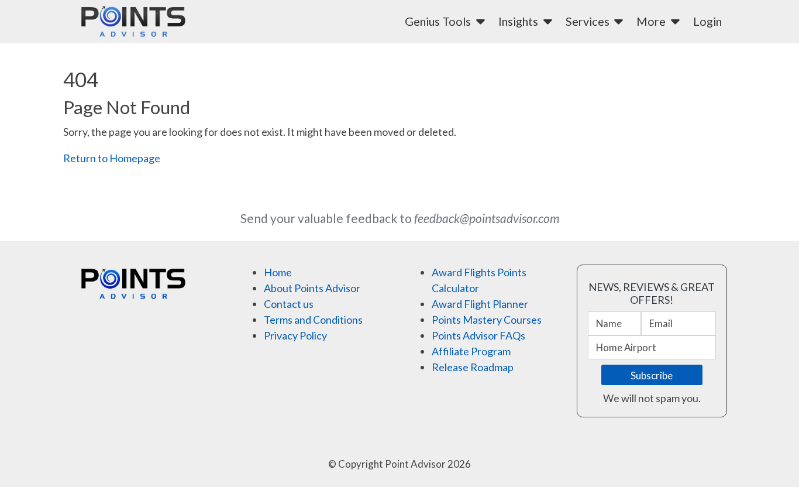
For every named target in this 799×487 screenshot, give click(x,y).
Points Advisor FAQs (478, 335)
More (652, 21)
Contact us (289, 303)
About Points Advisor (312, 288)
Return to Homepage (111, 158)
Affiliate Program (471, 351)
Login (707, 21)
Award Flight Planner (480, 303)
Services (589, 21)
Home (278, 272)
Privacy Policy (295, 335)
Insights (519, 21)
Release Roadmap (473, 367)
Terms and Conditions (313, 319)
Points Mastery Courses (487, 319)
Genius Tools (439, 21)
